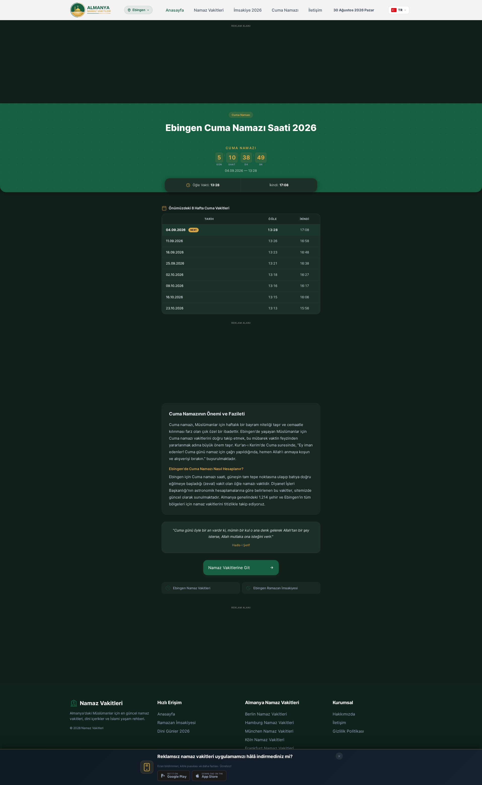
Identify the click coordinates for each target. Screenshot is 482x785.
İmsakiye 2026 (248, 10)
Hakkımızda (344, 713)
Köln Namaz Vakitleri (264, 739)
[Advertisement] (241, 64)
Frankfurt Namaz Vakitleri (269, 748)
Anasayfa (175, 10)
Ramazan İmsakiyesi (176, 722)
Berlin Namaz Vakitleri (266, 713)
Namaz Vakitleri (209, 10)
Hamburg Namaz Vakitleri (269, 722)
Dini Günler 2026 (173, 731)
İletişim (315, 10)
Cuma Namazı (285, 10)
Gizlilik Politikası (348, 731)
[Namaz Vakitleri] (90, 10)
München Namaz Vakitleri (269, 731)
